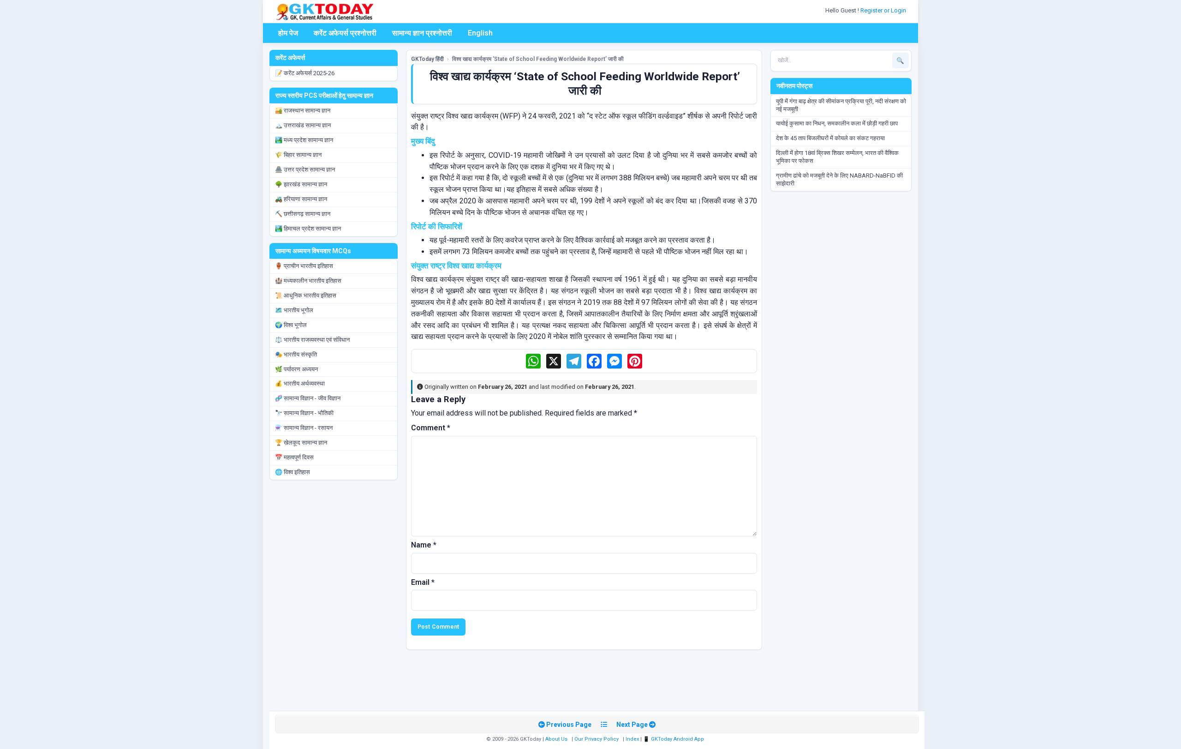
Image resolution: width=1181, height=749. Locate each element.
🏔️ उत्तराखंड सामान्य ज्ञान (303, 125)
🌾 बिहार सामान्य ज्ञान (298, 154)
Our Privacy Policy (596, 739)
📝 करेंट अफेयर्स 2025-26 (304, 73)
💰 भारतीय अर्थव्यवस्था (300, 383)
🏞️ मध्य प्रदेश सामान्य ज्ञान (304, 140)
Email (423, 582)
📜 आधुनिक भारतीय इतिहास (305, 295)
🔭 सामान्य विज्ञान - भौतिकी (304, 413)
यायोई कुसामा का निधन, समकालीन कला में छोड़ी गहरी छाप (837, 123)
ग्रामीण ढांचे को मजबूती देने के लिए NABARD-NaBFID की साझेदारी (839, 179)
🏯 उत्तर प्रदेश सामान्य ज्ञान (305, 169)
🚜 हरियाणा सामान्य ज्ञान (301, 199)
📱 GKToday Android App (674, 739)
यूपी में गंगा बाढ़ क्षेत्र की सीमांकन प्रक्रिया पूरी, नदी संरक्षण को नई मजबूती (841, 105)
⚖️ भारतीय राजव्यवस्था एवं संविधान (312, 339)
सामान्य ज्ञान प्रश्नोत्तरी (422, 33)
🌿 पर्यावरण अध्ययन (296, 369)
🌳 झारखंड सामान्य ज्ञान (301, 184)
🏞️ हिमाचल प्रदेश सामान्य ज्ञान (308, 228)
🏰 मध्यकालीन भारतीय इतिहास (308, 280)
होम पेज (288, 33)
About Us (556, 739)
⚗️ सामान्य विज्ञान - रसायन (304, 427)
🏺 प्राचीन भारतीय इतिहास (304, 265)
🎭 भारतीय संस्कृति (296, 354)
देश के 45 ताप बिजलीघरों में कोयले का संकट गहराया (830, 138)
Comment (430, 427)
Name (423, 545)
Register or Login (883, 10)
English (480, 33)
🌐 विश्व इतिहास (292, 472)
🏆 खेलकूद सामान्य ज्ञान (301, 442)
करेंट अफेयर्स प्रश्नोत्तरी (345, 33)
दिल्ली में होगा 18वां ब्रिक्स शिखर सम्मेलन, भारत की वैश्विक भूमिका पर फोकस (837, 156)
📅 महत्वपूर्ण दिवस (294, 457)
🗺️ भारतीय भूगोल (294, 310)
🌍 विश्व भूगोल (291, 324)
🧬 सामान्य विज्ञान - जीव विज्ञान (307, 398)
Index (632, 739)
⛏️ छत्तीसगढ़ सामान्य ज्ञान (302, 213)
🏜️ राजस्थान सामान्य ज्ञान (302, 110)
